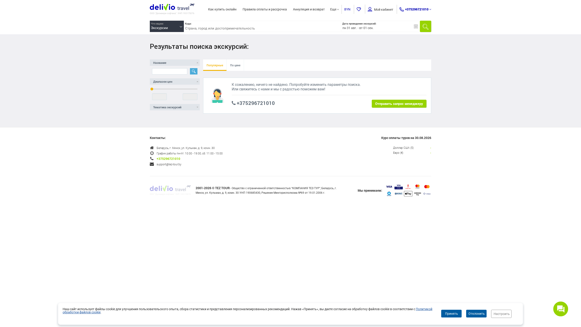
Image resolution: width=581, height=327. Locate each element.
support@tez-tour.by (169, 164)
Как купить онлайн (222, 9)
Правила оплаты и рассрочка (265, 9)
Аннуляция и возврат (309, 9)
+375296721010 (416, 9)
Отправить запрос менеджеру (399, 103)
